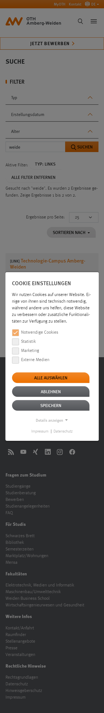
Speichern (50, 405)
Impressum (40, 431)
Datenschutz (63, 431)
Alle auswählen (50, 377)
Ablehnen (51, 391)
